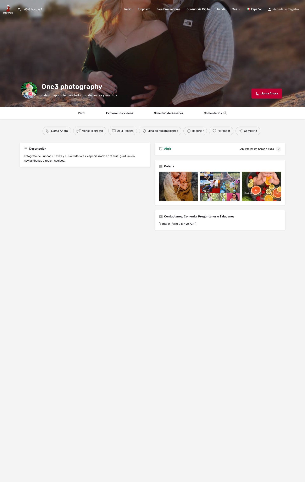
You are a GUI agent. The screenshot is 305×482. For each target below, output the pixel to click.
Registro (293, 9)
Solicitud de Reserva (168, 113)
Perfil (81, 113)
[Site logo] (8, 9)
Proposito (144, 9)
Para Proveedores (168, 9)
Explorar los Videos (119, 113)
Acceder (278, 9)
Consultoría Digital (198, 9)
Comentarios (215, 113)
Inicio (127, 9)
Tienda (221, 9)
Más (234, 9)
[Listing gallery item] (178, 186)
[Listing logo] (29, 90)
